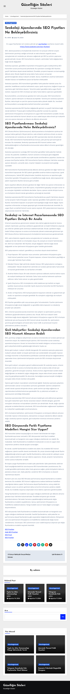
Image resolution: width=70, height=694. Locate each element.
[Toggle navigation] (4, 6)
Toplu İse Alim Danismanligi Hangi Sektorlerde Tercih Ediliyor (18, 650)
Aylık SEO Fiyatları (11, 532)
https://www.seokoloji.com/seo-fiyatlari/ (35, 47)
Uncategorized (11, 23)
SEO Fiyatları (9, 529)
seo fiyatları (42, 44)
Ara (6, 611)
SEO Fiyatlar (9, 537)
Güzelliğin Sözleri (36, 5)
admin (9, 37)
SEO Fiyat (8, 535)
